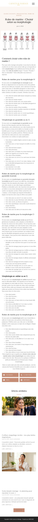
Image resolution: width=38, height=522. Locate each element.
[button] (33, 4)
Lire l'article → (7, 448)
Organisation (22, 13)
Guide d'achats (10, 13)
